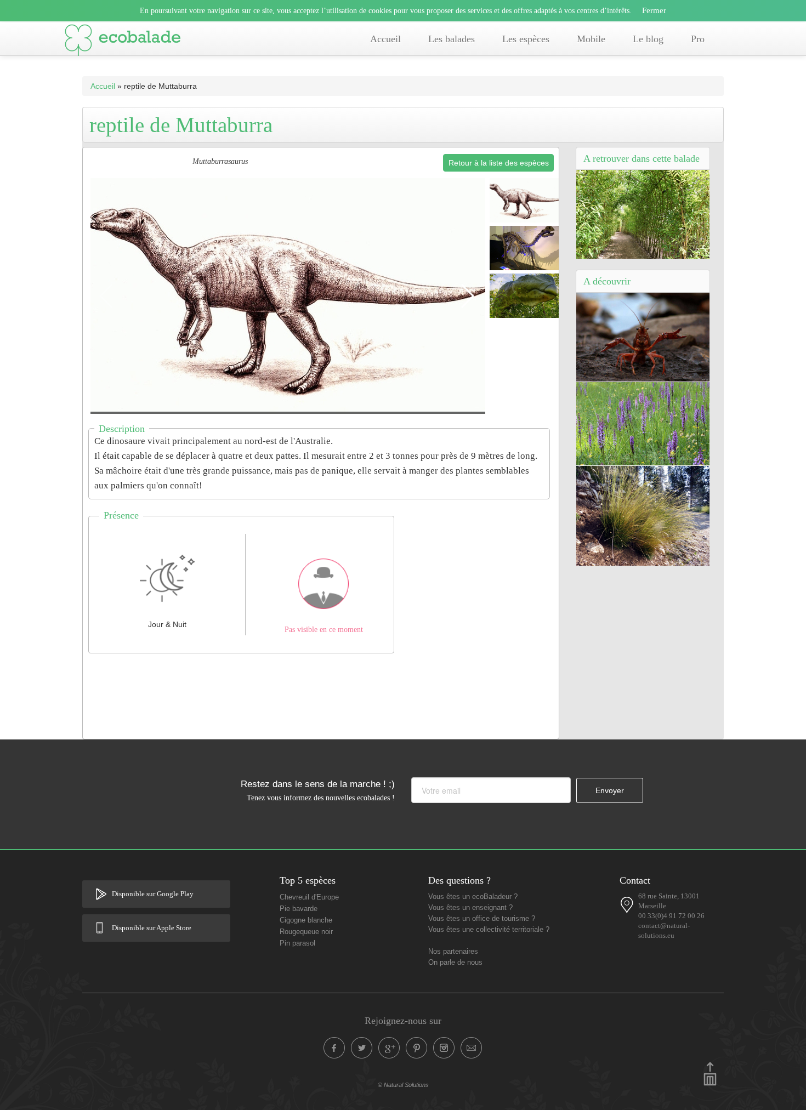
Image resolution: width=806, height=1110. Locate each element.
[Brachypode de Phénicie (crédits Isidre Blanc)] (642, 515)
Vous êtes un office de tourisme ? (481, 919)
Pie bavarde (298, 909)
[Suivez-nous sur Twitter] (362, 1048)
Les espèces (525, 38)
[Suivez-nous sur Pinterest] (417, 1048)
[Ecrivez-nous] (472, 1048)
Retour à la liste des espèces (499, 162)
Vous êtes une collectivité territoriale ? (488, 929)
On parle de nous (455, 962)
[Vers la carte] (627, 905)
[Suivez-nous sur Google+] (389, 1048)
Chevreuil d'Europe (309, 897)
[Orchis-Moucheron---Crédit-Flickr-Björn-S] (642, 423)
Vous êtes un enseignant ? (470, 908)
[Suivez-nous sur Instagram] (444, 1048)
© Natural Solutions (403, 1084)
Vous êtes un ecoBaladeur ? (473, 897)
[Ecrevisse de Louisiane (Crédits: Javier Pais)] (642, 336)
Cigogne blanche (306, 920)
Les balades (451, 38)
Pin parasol (297, 943)
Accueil (385, 38)
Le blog (648, 38)
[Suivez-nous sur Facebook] (334, 1048)
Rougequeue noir (306, 932)
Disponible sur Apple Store (151, 928)
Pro (698, 38)
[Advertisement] (320, 693)
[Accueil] (123, 42)
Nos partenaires (453, 951)
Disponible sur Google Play (153, 894)
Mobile (591, 38)
